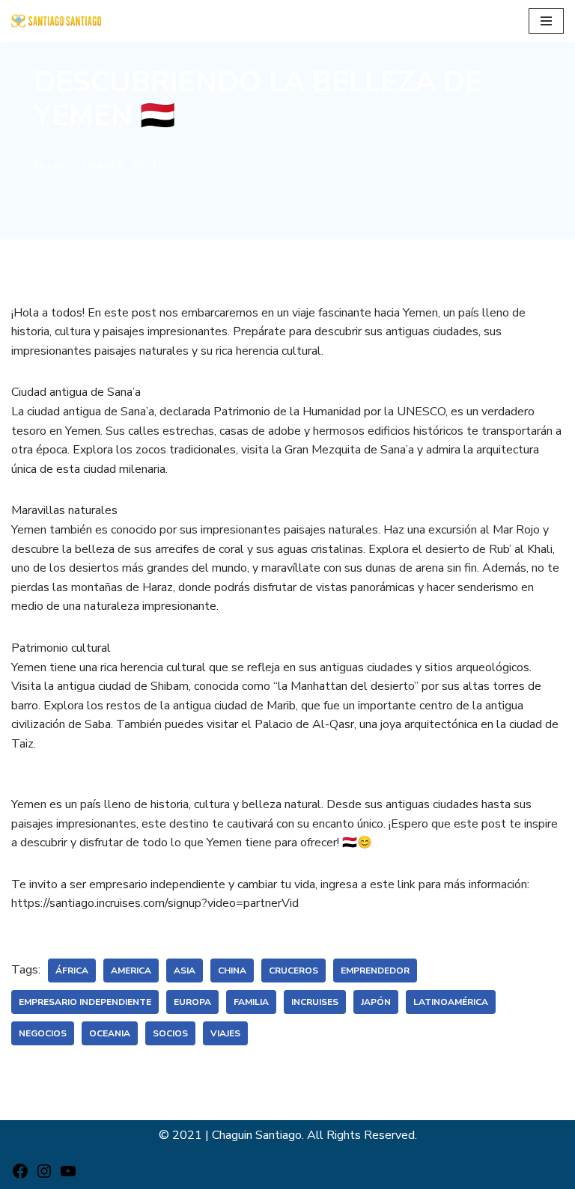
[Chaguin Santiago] (56, 20)
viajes (225, 1033)
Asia (184, 970)
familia (251, 1002)
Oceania (109, 1033)
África (71, 970)
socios (170, 1033)
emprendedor (375, 970)
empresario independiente (85, 1002)
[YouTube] (68, 1176)
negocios (43, 1033)
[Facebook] (20, 1176)
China (232, 970)
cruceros (293, 970)
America (131, 970)
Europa (192, 1002)
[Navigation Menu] (546, 21)
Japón (376, 1002)
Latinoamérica (450, 1002)
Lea (56, 164)
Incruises (314, 1002)
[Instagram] (44, 1176)
